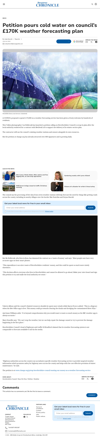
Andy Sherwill (8, 39)
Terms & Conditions (39, 407)
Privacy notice (49, 211)
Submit (90, 208)
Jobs (37, 414)
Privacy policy (40, 412)
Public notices (40, 416)
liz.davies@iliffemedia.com (17, 431)
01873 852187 (15, 427)
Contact (38, 410)
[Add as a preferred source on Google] (78, 41)
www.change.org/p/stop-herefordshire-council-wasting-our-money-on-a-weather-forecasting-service (53, 370)
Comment (92, 395)
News (4, 18)
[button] (4, 4)
